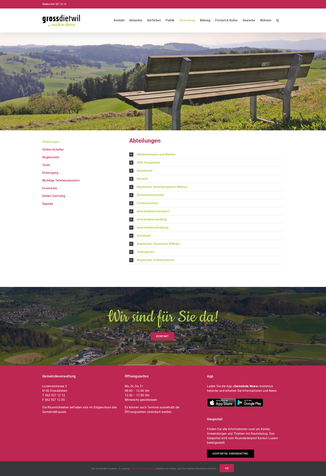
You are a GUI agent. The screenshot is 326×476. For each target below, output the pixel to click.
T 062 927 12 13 (53, 395)
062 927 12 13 (58, 4)
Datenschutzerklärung (143, 468)
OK (226, 468)
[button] (277, 20)
